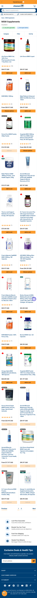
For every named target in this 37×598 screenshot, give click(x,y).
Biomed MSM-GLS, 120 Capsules (26, 335)
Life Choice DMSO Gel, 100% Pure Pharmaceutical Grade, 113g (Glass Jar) (8, 59)
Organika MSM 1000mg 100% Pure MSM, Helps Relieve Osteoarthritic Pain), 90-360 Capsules (27, 136)
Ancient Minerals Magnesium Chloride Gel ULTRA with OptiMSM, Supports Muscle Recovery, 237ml (27, 177)
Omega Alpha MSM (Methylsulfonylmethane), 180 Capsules (9, 372)
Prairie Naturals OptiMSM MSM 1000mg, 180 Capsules (9, 257)
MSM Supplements (9, 18)
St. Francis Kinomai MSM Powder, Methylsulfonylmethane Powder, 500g (9, 491)
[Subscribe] (33, 561)
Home (2, 18)
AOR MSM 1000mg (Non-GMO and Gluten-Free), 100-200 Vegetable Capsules (27, 258)
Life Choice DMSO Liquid (27, 56)
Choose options (9, 111)
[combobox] (18, 10)
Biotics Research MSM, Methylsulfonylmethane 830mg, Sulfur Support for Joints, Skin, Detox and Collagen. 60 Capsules (27, 298)
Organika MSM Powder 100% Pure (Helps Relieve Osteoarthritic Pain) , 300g (27, 372)
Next (34, 508)
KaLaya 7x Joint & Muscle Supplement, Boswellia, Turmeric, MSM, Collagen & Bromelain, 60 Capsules (27, 491)
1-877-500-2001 (22, 594)
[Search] (3, 10)
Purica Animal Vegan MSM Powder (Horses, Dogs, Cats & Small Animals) (8, 408)
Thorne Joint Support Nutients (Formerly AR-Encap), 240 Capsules (8, 213)
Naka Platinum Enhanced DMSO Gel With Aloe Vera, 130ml (27, 97)
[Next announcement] (35, 2)
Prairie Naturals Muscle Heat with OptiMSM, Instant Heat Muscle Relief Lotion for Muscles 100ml (9, 297)
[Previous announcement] (2, 2)
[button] (2, 6)
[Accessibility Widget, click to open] (34, 299)
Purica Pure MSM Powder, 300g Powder (9, 135)
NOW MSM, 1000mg (7, 96)
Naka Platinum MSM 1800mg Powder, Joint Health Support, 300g (8, 175)
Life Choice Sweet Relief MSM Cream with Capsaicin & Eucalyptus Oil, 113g (27, 450)
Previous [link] (4, 508)
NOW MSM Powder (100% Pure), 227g (9, 335)
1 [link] (18, 508)
